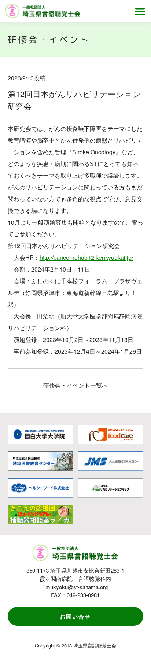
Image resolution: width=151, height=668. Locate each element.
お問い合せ (75, 616)
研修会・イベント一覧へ (75, 385)
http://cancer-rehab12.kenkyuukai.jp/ (86, 257)
